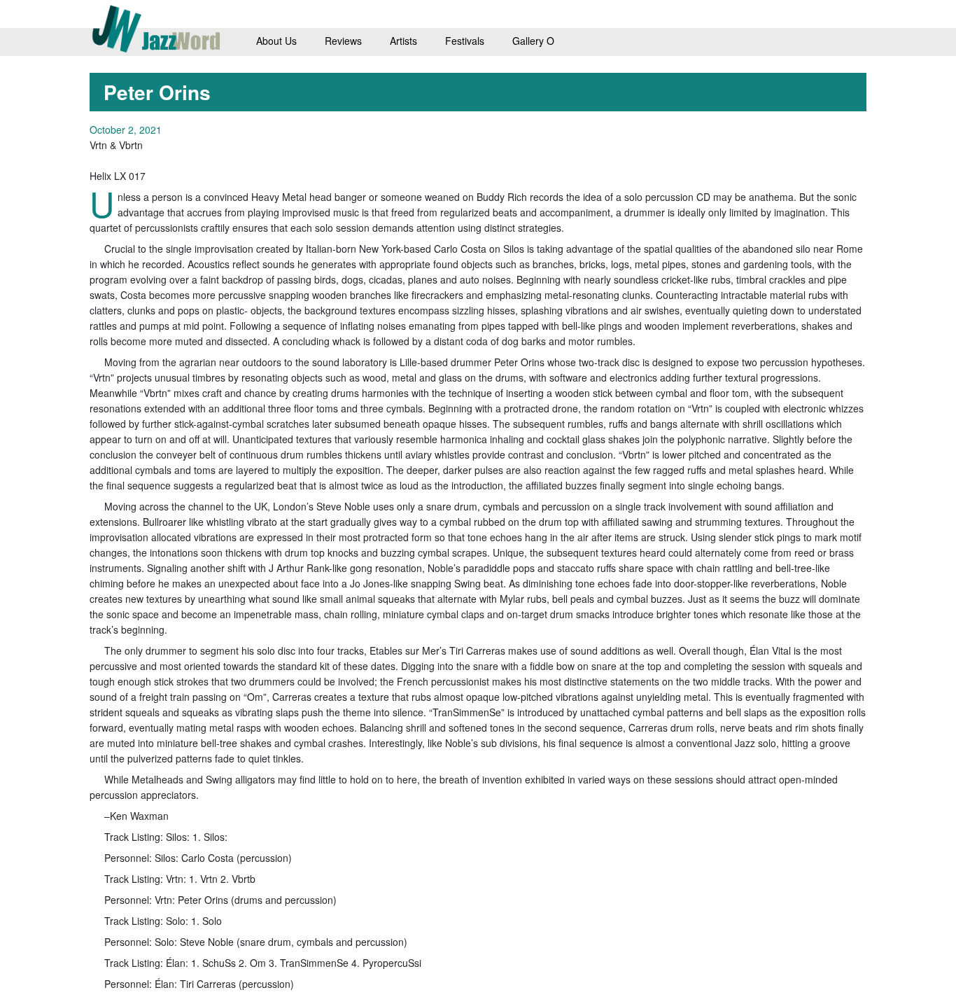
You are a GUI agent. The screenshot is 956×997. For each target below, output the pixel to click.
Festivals (464, 41)
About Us (276, 41)
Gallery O (533, 41)
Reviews (343, 41)
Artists (403, 41)
